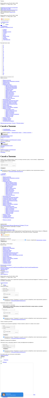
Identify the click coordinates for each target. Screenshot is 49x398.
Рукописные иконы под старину (10, 101)
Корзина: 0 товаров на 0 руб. (7, 27)
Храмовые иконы (7, 119)
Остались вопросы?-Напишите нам (5, 269)
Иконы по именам (7, 219)
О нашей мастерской (16, 267)
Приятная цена (6, 82)
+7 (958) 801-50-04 (4, 22)
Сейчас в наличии (27, 132)
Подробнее (3, 142)
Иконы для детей (9, 116)
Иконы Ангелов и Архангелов (12, 96)
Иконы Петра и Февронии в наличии (11, 81)
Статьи (4, 37)
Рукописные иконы (7, 84)
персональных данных (41, 240)
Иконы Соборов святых (11, 91)
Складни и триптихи (10, 98)
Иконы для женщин (10, 111)
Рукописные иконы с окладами (10, 102)
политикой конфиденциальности (16, 171)
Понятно (2, 356)
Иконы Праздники (10, 92)
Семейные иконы (9, 89)
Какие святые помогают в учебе (7, 229)
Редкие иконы (6, 105)
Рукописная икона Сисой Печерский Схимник (11, 139)
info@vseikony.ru (4, 274)
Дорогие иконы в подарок (11, 110)
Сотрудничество (6, 39)
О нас (4, 34)
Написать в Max (7, 8)
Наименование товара (16, 132)
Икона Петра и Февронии (11, 88)
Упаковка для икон (7, 118)
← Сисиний (3, 173)
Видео (4, 35)
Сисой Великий (6, 129)
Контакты (5, 38)
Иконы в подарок (7, 108)
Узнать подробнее (4, 355)
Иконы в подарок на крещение (12, 114)
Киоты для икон (6, 117)
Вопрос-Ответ (6, 36)
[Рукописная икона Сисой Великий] (2, 148)
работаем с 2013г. (12, 12)
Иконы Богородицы (10, 93)
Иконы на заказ (6, 83)
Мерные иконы (9, 90)
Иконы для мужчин (10, 113)
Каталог (5, 30)
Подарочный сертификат (8, 120)
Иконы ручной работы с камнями (10, 107)
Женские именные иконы (11, 85)
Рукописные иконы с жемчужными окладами (13, 254)
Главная (5, 29)
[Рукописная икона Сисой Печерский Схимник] (2, 138)
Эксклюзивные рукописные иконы (10, 100)
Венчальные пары (7, 99)
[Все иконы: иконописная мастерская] (9, 9)
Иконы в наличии (7, 80)
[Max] (7, 24)
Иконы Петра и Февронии (9, 248)
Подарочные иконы (10, 109)
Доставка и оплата (7, 31)
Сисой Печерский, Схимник (9, 130)
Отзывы (5, 32)
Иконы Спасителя (9, 94)
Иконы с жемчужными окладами (10, 103)
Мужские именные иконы (11, 86)
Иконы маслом (9, 97)
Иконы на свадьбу (9, 115)
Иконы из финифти (7, 106)
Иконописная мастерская (6, 123)
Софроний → (3, 174)
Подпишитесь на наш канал (11, 7)
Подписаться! (3, 241)
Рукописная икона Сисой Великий (8, 149)
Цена (9, 132)
